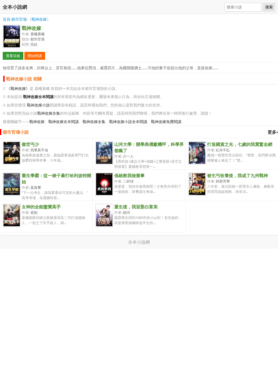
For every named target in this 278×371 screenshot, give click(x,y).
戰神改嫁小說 (38, 105)
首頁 (6, 19)
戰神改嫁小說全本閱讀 (128, 121)
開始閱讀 (35, 55)
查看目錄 (13, 55)
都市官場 (19, 19)
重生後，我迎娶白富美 (136, 207)
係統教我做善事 (129, 175)
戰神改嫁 (39, 19)
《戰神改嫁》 (18, 88)
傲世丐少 (30, 144)
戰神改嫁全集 (48, 113)
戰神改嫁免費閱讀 (166, 121)
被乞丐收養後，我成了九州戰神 (237, 175)
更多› (273, 132)
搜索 (269, 7)
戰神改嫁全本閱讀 (63, 121)
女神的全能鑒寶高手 (41, 207)
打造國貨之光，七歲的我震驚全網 (239, 144)
